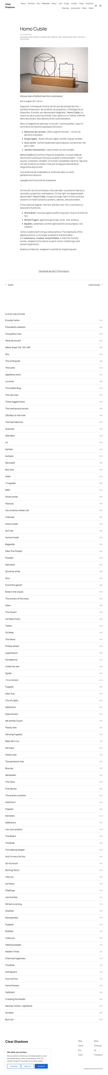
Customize (13, 1066)
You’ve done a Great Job (17, 510)
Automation (24, 37)
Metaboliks (10, 775)
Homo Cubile (11, 524)
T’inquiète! (10, 483)
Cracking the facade (15, 999)
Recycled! (10, 463)
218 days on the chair (15, 415)
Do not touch (11, 863)
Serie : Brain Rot (52, 37)
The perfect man (13, 334)
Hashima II (10, 802)
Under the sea (94, 284)
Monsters (10, 816)
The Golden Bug (13, 388)
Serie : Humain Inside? (65, 37)
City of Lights (11, 700)
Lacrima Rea (11, 897)
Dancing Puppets (13, 734)
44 (6, 442)
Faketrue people (13, 945)
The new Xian (11, 395)
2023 (101, 755)
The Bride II (10, 836)
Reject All (27, 1066)
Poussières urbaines (15, 327)
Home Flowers (12, 985)
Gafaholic (10, 992)
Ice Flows (9, 884)
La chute (9, 381)
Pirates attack (12, 646)
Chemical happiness (15, 958)
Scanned (9, 429)
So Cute (9, 530)
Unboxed (9, 517)
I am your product (13, 829)
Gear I (8, 605)
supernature (11, 653)
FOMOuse (10, 890)
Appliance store (13, 374)
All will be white (12, 571)
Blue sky (9, 768)
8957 (7, 490)
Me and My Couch (14, 721)
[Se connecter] (96, 5)
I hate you (10, 938)
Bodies (30, 37)
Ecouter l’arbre (12, 320)
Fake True (10, 693)
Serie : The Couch (79, 37)
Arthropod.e (11, 972)
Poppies (9, 809)
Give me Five (11, 979)
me (27, 34)
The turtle (10, 368)
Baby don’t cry (12, 741)
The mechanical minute (16, 408)
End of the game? (13, 585)
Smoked (9, 1013)
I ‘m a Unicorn (11, 680)
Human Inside (12, 537)
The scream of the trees (17, 598)
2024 (101, 660)
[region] (27, 1060)
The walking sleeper (15, 850)
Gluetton (9, 911)
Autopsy (9, 456)
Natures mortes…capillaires (18, 1006)
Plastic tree (11, 727)
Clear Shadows (10, 6)
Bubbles (9, 931)
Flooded (9, 558)
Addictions (10, 707)
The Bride (10, 843)
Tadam (8, 626)
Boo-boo (9, 469)
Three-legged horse (15, 401)
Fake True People (13, 551)
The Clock (10, 782)
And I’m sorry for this (15, 856)
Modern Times (12, 951)
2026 (101, 320)
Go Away (9, 632)
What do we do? (13, 340)
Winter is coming (13, 904)
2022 (101, 789)
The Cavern (11, 612)
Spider (10, 284)
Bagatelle (10, 544)
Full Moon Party (12, 619)
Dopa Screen (11, 714)
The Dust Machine (14, 422)
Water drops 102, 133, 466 (17, 347)
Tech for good (24, 39)
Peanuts (9, 503)
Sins (7, 578)
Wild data (10, 435)
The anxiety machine (15, 795)
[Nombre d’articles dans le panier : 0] (100, 5)
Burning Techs (12, 870)
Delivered (10, 564)
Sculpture (43, 37)
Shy (7, 354)
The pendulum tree (14, 761)
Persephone (11, 659)
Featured (37, 37)
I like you (9, 877)
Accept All (41, 1066)
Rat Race (9, 748)
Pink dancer (11, 788)
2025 (101, 619)
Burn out (9, 1019)
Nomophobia (11, 917)
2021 (101, 884)
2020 (101, 986)
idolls (7, 476)
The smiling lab (12, 361)
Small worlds (11, 497)
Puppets (9, 687)
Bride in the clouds (14, 592)
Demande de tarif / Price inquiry (54, 271)
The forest (10, 639)
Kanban (9, 449)
